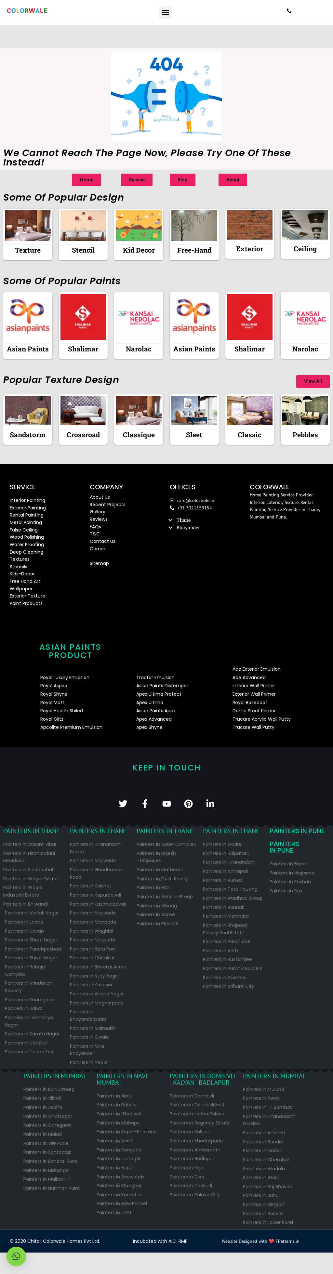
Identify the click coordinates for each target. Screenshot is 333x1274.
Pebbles (305, 434)
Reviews (99, 519)
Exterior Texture (27, 596)
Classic (249, 434)
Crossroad (83, 434)
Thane (184, 520)
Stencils (18, 566)
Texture (28, 250)
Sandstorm (28, 434)
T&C (95, 534)
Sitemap (99, 563)
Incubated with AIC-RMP (160, 1241)
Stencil (83, 250)
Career (97, 548)
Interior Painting (27, 500)
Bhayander (188, 527)
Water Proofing (27, 544)
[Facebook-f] (144, 803)
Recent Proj (102, 504)
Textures (20, 559)
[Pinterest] (188, 803)
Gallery (97, 511)
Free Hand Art (25, 581)
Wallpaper (21, 588)
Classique (139, 434)
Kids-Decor (22, 574)
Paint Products (26, 603)
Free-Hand (194, 250)
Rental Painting (27, 515)
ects (120, 504)
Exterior (249, 248)
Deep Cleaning (26, 552)
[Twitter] (123, 803)
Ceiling (305, 248)
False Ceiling (24, 530)
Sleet (194, 434)
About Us (100, 497)
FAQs (95, 526)
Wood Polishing (27, 537)
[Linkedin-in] (210, 803)
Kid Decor (139, 250)
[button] (165, 13)
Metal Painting (26, 522)
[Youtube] (166, 803)
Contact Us (102, 541)
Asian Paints (28, 348)
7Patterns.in (287, 1241)
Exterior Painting (28, 508)
